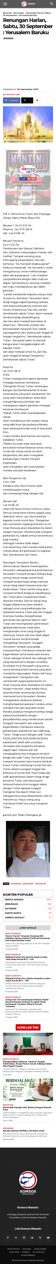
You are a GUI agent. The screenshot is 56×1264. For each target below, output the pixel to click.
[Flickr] (16, 1238)
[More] (37, 100)
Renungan (19, 13)
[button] (5, 4)
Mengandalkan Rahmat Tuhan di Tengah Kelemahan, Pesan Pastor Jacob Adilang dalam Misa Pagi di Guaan (27, 1063)
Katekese (26, 1252)
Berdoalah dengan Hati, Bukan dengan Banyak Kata (27, 1108)
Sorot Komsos (39, 1252)
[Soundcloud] (32, 1238)
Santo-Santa (14, 1252)
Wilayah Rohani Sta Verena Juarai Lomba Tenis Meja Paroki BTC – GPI (26, 958)
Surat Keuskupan (28, 1255)
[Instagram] (24, 1238)
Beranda (7, 13)
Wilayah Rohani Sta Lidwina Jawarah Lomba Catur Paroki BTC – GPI (27, 979)
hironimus (16, 884)
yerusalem (40, 884)
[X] (40, 1238)
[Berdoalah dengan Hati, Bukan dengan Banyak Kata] (28, 1089)
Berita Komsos (13, 934)
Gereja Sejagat (40, 1249)
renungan (28, 884)
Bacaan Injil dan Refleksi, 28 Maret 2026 (23, 1130)
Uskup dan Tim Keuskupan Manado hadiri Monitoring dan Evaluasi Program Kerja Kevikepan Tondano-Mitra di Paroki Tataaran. (27, 1002)
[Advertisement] (28, 63)
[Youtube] (48, 1238)
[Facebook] (8, 1238)
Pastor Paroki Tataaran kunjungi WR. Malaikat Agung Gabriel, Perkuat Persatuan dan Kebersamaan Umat (27, 938)
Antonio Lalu (13, 94)
